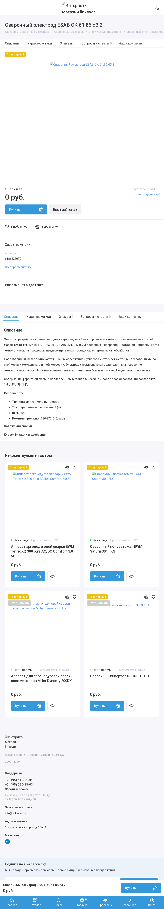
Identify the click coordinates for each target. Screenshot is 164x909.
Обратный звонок (17, 789)
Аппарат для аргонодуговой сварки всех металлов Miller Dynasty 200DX (41, 678)
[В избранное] (74, 467)
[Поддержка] (156, 7)
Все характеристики (18, 267)
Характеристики (39, 43)
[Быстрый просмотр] (52, 576)
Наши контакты (131, 43)
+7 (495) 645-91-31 (19, 780)
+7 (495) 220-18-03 (19, 784)
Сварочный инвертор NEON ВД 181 (119, 676)
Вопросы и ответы (97, 43)
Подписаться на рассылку (25, 864)
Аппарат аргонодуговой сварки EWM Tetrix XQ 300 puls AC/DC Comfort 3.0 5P (42, 551)
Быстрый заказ (65, 209)
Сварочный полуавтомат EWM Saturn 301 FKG (116, 548)
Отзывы (67, 43)
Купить (20, 576)
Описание (12, 43)
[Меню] (7, 7)
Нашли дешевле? (147, 194)
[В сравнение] (67, 467)
